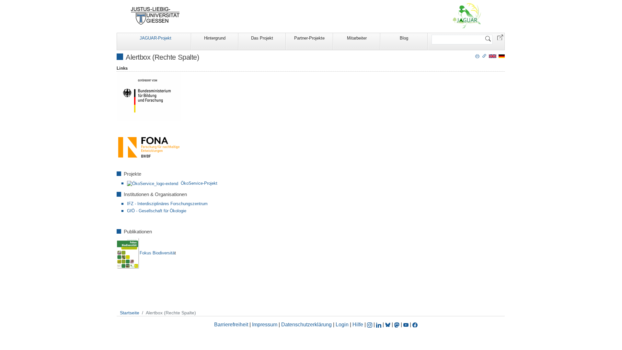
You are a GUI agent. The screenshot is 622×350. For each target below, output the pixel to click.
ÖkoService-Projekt (199, 183)
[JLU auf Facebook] (415, 324)
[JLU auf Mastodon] (397, 324)
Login (343, 324)
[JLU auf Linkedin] (379, 324)
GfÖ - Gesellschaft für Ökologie (156, 210)
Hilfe (357, 324)
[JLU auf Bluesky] (388, 324)
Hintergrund (214, 38)
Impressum (264, 324)
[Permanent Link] (484, 55)
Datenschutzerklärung (306, 324)
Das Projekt (262, 38)
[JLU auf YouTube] (406, 324)
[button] (500, 37)
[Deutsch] (502, 55)
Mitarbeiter (357, 38)
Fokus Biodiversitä (157, 253)
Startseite (129, 312)
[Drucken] (477, 55)
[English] (492, 55)
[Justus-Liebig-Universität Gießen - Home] (155, 16)
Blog (404, 38)
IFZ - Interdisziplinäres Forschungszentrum (167, 203)
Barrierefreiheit (231, 324)
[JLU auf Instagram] (370, 324)
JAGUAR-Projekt (155, 38)
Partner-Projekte (309, 38)
